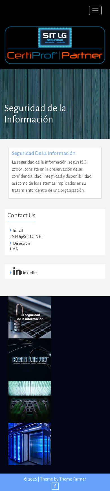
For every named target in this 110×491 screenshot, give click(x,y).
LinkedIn (29, 273)
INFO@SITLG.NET (26, 236)
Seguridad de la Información (44, 153)
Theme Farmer (72, 479)
